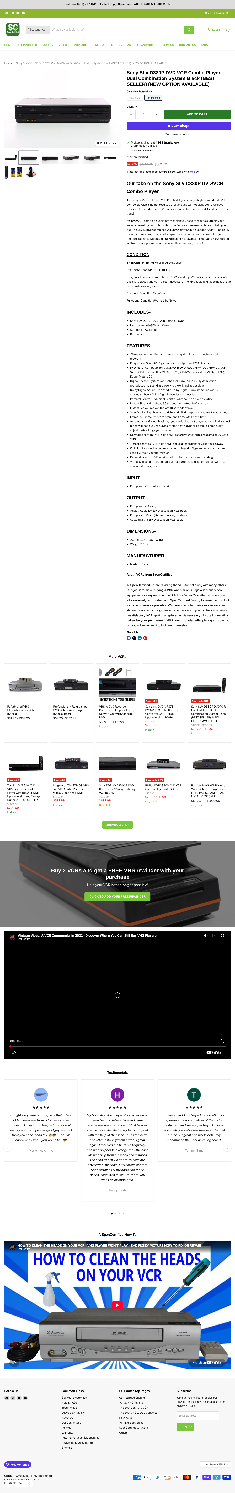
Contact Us (187, 45)
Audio (47, 45)
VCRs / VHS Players (131, 1402)
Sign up (185, 1427)
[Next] (227, 1147)
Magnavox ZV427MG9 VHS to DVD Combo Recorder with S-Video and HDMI (71, 789)
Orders (123, 1432)
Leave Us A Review (73, 1412)
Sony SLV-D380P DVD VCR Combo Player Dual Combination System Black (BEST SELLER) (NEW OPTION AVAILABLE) (208, 714)
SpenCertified (139, 157)
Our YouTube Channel (132, 1397)
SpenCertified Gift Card (133, 1427)
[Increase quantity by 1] (156, 114)
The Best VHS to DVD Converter (138, 1412)
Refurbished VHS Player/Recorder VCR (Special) (20, 710)
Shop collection (117, 824)
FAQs (204, 45)
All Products (28, 45)
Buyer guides (22, 1475)
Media (100, 45)
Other (116, 45)
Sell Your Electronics (74, 1397)
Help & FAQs (69, 1402)
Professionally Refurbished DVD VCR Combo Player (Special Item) (70, 710)
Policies (66, 1427)
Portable (81, 45)
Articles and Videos (142, 45)
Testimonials (69, 1407)
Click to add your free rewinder (118, 896)
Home (8, 45)
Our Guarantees (71, 1422)
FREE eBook (17, 1483)
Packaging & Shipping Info (78, 1442)
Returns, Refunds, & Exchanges (80, 1437)
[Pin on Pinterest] (145, 638)
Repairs (168, 45)
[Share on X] (134, 638)
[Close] (29, 1483)
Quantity (132, 106)
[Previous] (7, 1147)
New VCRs (125, 1417)
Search (8, 1475)
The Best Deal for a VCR (133, 1407)
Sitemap (67, 1447)
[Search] (189, 30)
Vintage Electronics (131, 1422)
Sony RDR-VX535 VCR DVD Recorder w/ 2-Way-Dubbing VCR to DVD (117, 789)
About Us (67, 1417)
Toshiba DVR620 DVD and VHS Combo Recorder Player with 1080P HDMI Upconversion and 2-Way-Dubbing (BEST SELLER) (24, 793)
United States (216, 13)
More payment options (179, 134)
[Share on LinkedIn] (140, 638)
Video (63, 45)
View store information (142, 151)
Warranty (67, 1432)
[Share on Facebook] (129, 638)
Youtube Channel (42, 1475)
